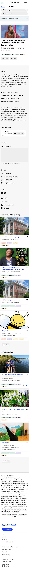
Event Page (7, 173)
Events (3, 6)
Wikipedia (7, 202)
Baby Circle (5, 331)
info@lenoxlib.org (9, 183)
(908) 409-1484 (6, 562)
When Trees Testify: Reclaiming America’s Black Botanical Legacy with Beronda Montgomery (13, 269)
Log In (25, 2)
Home (4, 534)
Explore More (6, 461)
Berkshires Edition (7, 542)
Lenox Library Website (11, 177)
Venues (8, 6)
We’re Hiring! (6, 554)
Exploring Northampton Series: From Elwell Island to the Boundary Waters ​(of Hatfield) (12, 376)
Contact (4, 552)
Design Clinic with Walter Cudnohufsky (13, 409)
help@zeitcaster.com (8, 559)
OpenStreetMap (9, 205)
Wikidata (6, 208)
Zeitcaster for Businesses (10, 547)
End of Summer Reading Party (10, 237)
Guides (12, 6)
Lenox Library (7, 50)
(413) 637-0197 (8, 180)
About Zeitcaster (7, 549)
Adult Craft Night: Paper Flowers (11, 300)
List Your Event (15, 2)
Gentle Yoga (5, 442)
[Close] (27, 19)
